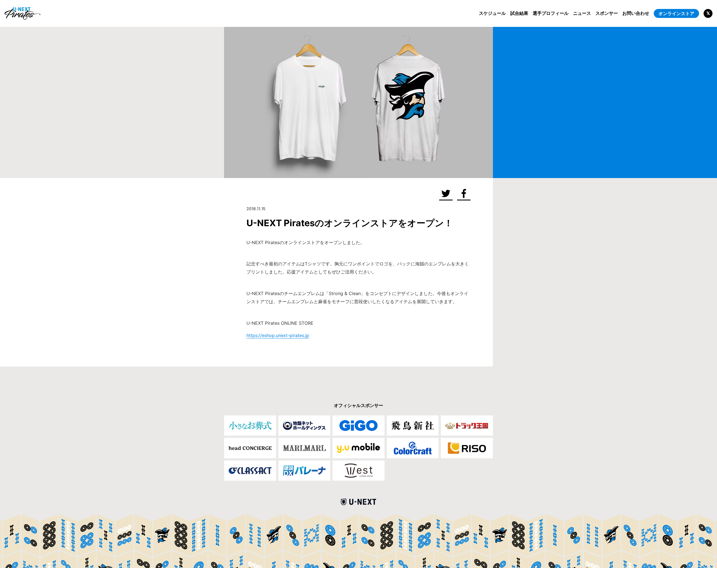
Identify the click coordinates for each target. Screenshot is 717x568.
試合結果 (519, 13)
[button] (446, 193)
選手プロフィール (551, 13)
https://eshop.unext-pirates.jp (277, 335)
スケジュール (492, 13)
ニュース (582, 13)
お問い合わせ (635, 13)
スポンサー (606, 13)
